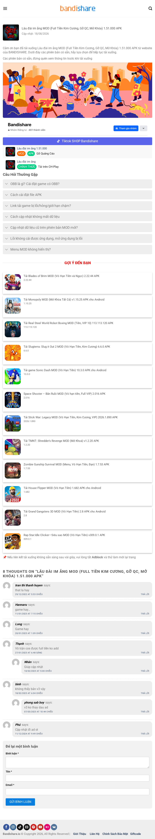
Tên (9, 771)
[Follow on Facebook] (6, 827)
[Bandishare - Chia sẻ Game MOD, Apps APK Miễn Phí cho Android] (77, 8)
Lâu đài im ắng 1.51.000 (32, 148)
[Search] (150, 9)
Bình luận (12, 753)
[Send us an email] (27, 827)
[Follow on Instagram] (13, 827)
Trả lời (145, 594)
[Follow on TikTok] (20, 827)
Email (10, 785)
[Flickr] (47, 827)
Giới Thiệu (79, 834)
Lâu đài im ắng (26, 161)
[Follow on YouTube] (40, 827)
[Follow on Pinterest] (33, 827)
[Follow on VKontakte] (54, 827)
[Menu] (5, 8)
